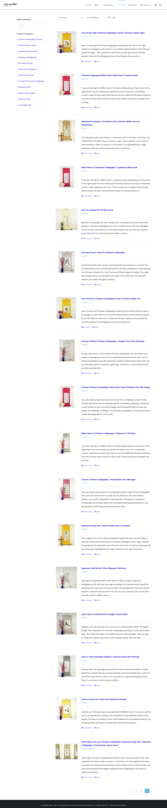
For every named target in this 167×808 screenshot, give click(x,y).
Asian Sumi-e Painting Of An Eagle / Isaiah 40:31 (104, 614)
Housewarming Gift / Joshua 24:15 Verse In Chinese (105, 526)
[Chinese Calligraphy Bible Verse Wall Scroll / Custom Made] (66, 85)
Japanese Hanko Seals (28, 51)
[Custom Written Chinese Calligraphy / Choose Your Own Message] (66, 350)
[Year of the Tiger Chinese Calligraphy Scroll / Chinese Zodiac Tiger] (66, 42)
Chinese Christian (26, 75)
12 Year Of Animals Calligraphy (31, 81)
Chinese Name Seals (27, 45)
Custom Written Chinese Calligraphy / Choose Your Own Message (112, 341)
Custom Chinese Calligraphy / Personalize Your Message (108, 479)
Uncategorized (24, 105)
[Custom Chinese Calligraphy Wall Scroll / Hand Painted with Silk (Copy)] (66, 396)
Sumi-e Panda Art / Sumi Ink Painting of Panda (103, 699)
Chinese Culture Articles (84, 805)
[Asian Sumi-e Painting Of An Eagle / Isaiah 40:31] (66, 623)
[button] (160, 5)
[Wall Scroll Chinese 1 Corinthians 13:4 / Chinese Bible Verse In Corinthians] (66, 131)
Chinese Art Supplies (27, 69)
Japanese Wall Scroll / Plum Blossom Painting (103, 568)
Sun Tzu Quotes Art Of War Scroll (97, 210)
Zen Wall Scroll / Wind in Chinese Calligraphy (103, 252)
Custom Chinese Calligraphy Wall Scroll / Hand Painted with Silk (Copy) (115, 387)
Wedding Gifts (24, 87)
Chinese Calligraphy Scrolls (30, 39)
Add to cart (86, 327)
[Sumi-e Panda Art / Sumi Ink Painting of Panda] (66, 709)
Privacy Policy (63, 805)
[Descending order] (82, 17)
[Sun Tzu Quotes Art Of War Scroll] (66, 219)
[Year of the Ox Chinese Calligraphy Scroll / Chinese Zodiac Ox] (66, 308)
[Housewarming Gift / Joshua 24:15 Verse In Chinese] (66, 535)
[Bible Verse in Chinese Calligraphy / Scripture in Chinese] (66, 443)
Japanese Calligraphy (27, 57)
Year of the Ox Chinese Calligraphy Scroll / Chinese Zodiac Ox (110, 299)
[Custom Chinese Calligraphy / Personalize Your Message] (66, 489)
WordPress (122, 805)
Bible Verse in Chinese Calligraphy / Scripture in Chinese (108, 433)
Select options (87, 61)
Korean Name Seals (26, 93)
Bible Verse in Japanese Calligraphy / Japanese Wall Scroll (109, 167)
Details (98, 61)
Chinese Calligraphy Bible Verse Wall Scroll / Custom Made (109, 75)
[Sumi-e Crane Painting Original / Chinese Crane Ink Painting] (66, 666)
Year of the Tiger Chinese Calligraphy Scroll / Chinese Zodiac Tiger (113, 33)
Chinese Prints (24, 99)
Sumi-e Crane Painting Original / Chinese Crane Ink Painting (110, 657)
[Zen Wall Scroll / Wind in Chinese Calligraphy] (66, 262)
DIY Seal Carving (25, 63)
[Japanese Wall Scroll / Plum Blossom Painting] (66, 577)
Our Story (72, 805)
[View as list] (113, 17)
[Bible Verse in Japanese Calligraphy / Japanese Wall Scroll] (66, 177)
